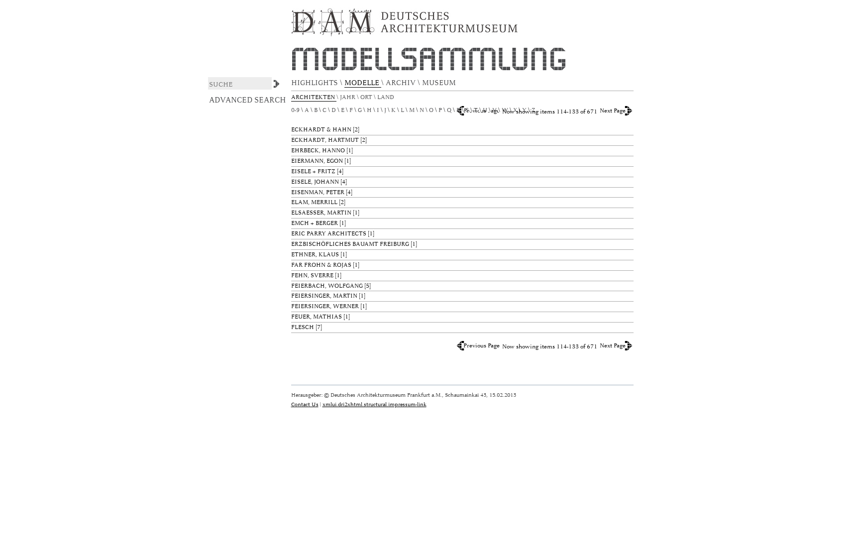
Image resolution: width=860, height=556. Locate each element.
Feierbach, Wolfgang (327, 286)
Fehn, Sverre (312, 275)
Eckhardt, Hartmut (325, 140)
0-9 (295, 110)
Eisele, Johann (315, 182)
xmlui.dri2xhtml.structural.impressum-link (374, 404)
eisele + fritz (313, 171)
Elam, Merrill (314, 202)
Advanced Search (247, 100)
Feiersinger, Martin (324, 296)
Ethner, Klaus (315, 254)
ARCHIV (402, 83)
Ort (367, 97)
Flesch (302, 327)
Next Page (613, 110)
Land (386, 97)
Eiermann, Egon (317, 161)
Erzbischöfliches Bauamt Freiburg (350, 244)
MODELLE (362, 83)
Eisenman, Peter (317, 192)
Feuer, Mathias (316, 317)
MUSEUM (440, 83)
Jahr (348, 97)
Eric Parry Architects (328, 233)
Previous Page (481, 345)
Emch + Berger (314, 223)
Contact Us (305, 404)
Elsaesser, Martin (321, 213)
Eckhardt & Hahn (321, 129)
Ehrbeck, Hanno (318, 150)
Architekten (313, 97)
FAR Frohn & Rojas (321, 265)
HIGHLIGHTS (315, 83)
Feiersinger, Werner (325, 306)
